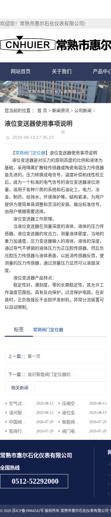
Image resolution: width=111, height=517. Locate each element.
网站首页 (21, 71)
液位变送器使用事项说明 (84, 413)
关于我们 (62, 71)
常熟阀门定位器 (30, 153)
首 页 (42, 110)
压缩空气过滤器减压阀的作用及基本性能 (84, 403)
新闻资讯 (60, 110)
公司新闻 (83, 110)
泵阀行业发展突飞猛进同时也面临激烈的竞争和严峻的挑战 (31, 431)
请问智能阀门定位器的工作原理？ (51, 374)
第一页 (33, 356)
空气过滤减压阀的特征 (30, 403)
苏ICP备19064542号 (28, 511)
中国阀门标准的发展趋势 (31, 422)
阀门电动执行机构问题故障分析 (84, 431)
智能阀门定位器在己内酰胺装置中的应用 (84, 422)
